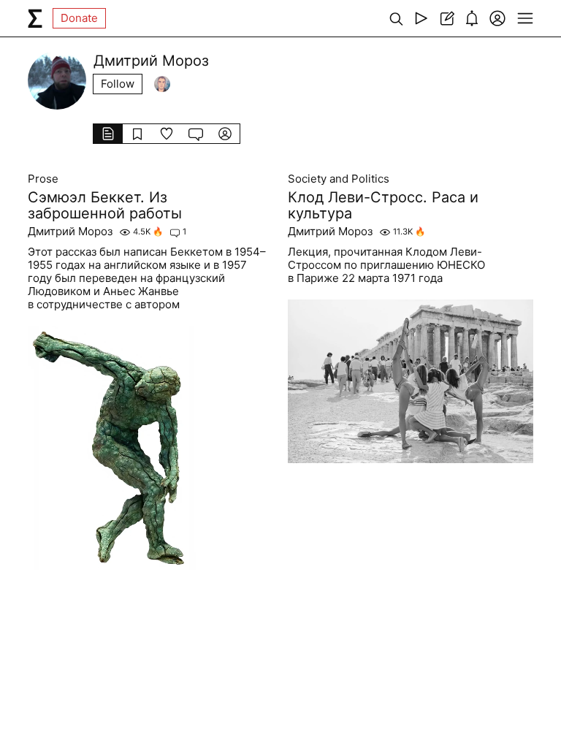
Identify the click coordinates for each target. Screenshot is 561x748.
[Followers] (162, 84)
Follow (117, 84)
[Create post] (446, 18)
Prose (43, 179)
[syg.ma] (35, 18)
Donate (79, 18)
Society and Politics (338, 179)
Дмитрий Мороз (70, 231)
